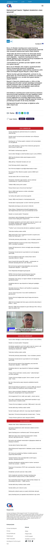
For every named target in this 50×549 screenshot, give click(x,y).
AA (8, 41)
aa (11, 41)
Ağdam (22, 119)
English (30, 1)
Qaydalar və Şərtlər (30, 538)
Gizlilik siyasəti (29, 536)
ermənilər (30, 119)
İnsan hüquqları (11, 538)
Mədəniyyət (10, 536)
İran (8, 543)
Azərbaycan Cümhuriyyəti (14, 541)
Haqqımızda (28, 533)
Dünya (8, 531)
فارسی (22, 1)
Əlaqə (26, 531)
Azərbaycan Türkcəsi (12, 1)
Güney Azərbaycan (12, 528)
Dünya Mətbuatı (11, 533)
